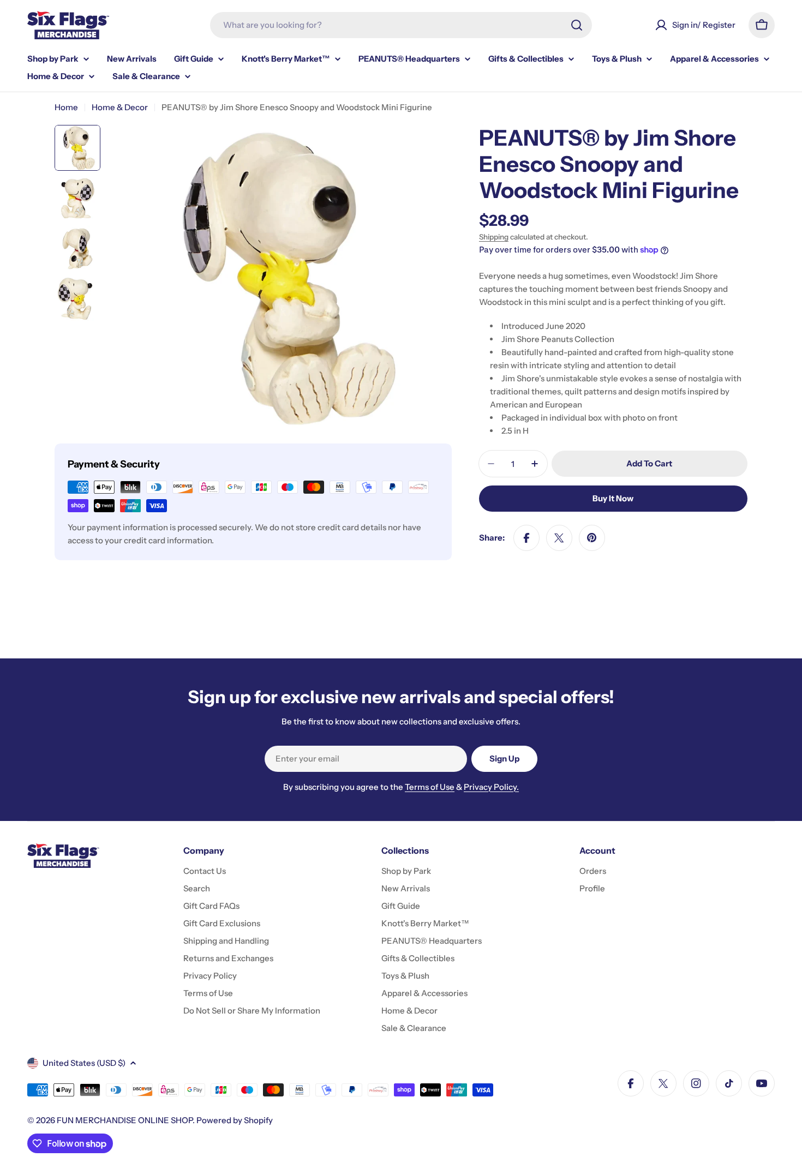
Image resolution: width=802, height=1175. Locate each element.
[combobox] (401, 25)
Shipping (493, 236)
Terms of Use (429, 787)
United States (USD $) (84, 1063)
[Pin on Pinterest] (592, 538)
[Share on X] (559, 538)
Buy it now (612, 498)
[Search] (576, 25)
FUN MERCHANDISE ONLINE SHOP (125, 1120)
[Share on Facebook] (526, 538)
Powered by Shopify (234, 1120)
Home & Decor (120, 107)
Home (66, 107)
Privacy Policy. (491, 787)
